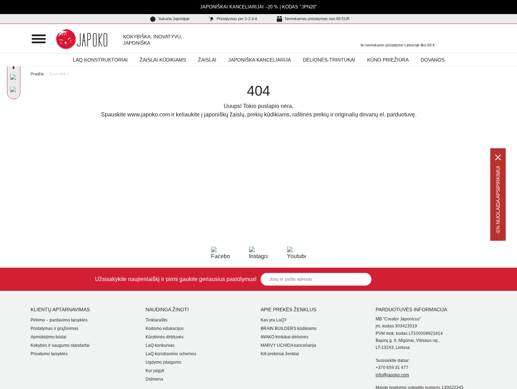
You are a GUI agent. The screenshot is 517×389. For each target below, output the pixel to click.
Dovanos (433, 60)
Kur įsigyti (155, 370)
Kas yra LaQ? (274, 320)
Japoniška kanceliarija (259, 60)
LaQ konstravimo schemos (171, 353)
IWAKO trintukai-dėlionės (284, 336)
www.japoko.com (148, 114)
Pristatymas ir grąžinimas (54, 328)
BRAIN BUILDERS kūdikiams (289, 328)
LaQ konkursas (160, 345)
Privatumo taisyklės (49, 353)
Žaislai (207, 60)
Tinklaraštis (156, 320)
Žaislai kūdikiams (163, 60)
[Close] (498, 157)
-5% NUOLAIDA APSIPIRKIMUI (498, 200)
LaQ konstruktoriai (100, 60)
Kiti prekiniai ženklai (280, 353)
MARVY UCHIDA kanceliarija (288, 345)
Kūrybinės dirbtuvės (165, 336)
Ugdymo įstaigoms (163, 362)
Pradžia (37, 74)
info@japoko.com (392, 374)
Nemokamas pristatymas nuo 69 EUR (317, 19)
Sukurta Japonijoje (173, 19)
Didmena (154, 379)
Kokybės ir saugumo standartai (60, 345)
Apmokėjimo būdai (48, 336)
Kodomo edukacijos (165, 328)
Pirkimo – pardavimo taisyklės (59, 320)
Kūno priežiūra (388, 60)
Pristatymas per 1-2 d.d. (237, 19)
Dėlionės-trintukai (329, 60)
